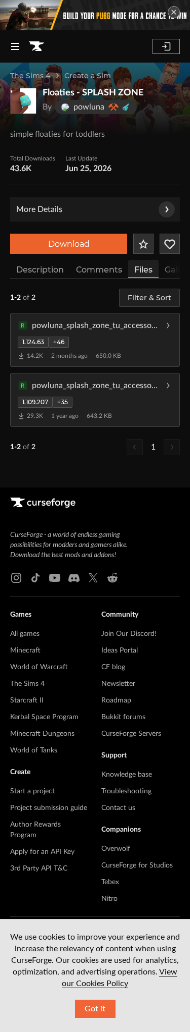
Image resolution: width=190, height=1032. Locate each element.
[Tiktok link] (35, 578)
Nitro (109, 898)
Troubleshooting (126, 791)
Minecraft (25, 650)
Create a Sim (87, 75)
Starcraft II (27, 700)
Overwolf (115, 848)
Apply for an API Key (42, 851)
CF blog (113, 667)
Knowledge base (126, 774)
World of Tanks (33, 750)
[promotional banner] (95, 15)
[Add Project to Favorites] (143, 244)
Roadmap (116, 700)
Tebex (110, 882)
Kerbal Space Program (44, 717)
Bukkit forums (123, 717)
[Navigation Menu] (15, 46)
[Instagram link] (16, 578)
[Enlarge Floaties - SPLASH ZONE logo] (23, 101)
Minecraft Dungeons (42, 733)
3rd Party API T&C (38, 868)
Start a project (32, 791)
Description (40, 270)
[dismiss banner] (174, 12)
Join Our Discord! (129, 633)
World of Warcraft (39, 667)
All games (25, 633)
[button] (95, 339)
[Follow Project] (170, 244)
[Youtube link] (55, 578)
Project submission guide (48, 807)
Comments (99, 270)
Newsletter (118, 683)
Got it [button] (95, 1009)
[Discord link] (74, 578)
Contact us (118, 807)
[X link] (93, 578)
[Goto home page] (36, 46)
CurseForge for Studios (137, 865)
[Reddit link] (112, 578)
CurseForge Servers (131, 733)
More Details (39, 209)
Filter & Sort (149, 297)
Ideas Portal (119, 650)
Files (143, 270)
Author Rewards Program (35, 830)
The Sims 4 (30, 75)
